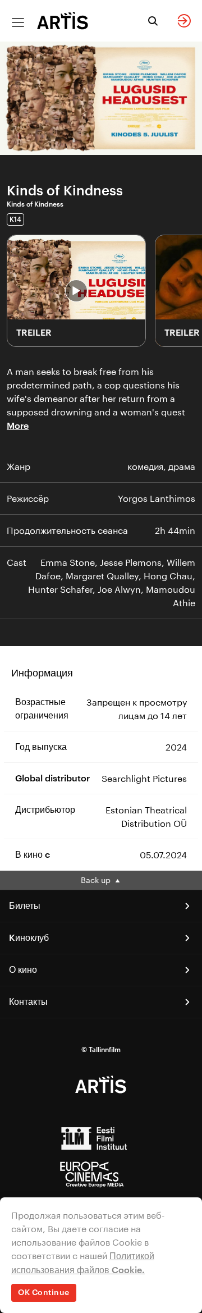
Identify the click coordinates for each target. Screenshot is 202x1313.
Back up (97, 880)
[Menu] (18, 22)
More (18, 426)
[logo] (63, 20)
